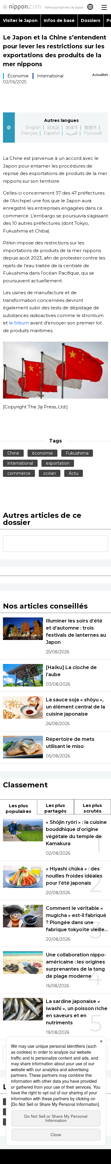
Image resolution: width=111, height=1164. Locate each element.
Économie (18, 76)
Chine (13, 453)
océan (49, 473)
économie (42, 453)
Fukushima (77, 453)
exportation (58, 463)
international (20, 463)
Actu (73, 473)
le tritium (19, 323)
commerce (18, 473)
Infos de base (59, 20)
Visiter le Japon (20, 20)
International (50, 76)
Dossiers (90, 20)
